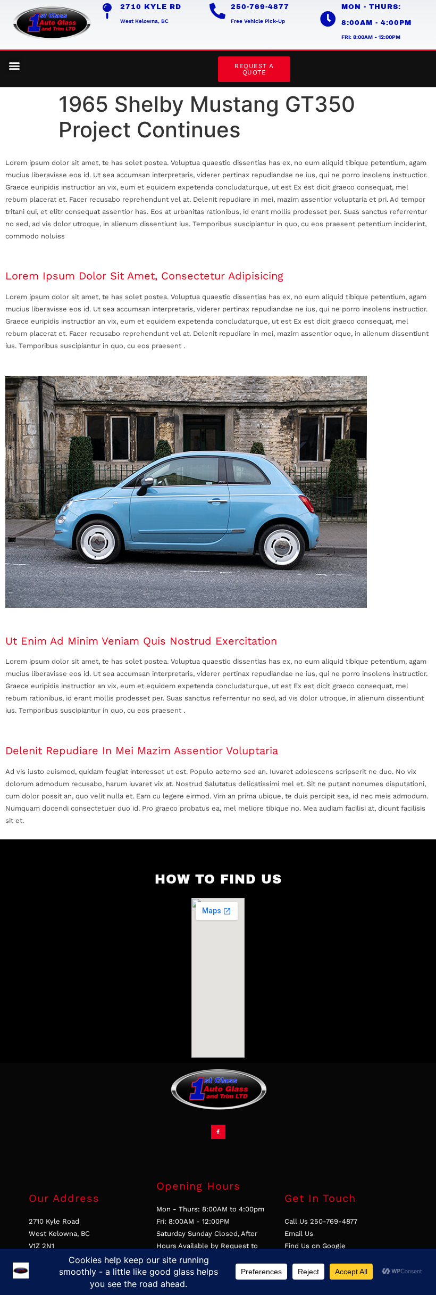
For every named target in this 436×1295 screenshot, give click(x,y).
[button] (14, 65)
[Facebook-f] (218, 1132)
